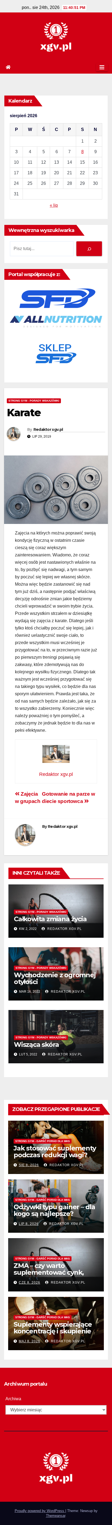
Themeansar (55, 1516)
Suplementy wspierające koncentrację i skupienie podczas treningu (53, 1331)
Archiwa (13, 1398)
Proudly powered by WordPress (40, 1511)
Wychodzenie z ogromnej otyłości (55, 978)
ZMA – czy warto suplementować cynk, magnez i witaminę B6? (51, 1272)
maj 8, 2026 (29, 1341)
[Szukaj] (89, 248)
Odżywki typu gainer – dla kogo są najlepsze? (54, 1210)
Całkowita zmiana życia (50, 919)
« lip (54, 205)
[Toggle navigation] (102, 67)
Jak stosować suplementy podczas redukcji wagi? (55, 1151)
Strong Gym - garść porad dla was (42, 1141)
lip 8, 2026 (29, 1224)
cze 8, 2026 (29, 1282)
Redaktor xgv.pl (48, 429)
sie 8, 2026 (29, 1165)
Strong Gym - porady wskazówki (33, 400)
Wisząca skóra (36, 1044)
